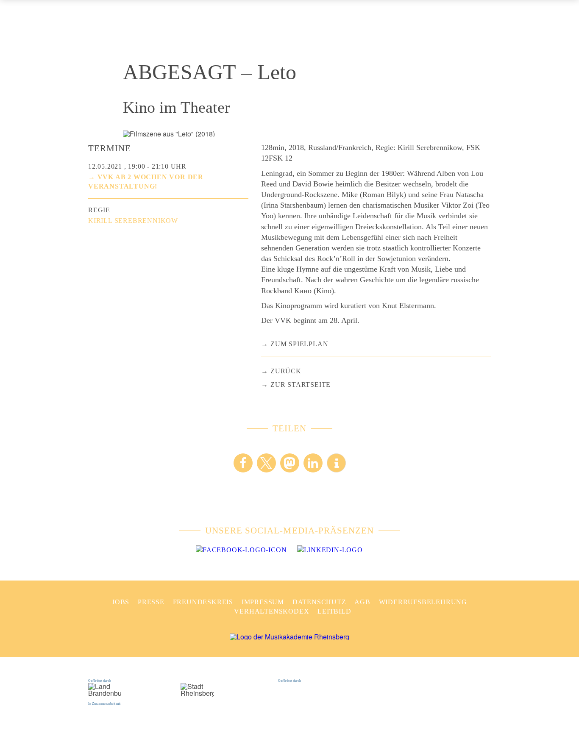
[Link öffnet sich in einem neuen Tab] (241, 550)
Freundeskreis (203, 602)
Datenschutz (319, 602)
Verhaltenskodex (271, 611)
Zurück (285, 371)
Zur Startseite (300, 384)
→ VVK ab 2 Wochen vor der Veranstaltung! (145, 181)
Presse (151, 602)
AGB (362, 602)
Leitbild (334, 611)
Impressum (263, 602)
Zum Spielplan (299, 343)
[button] (243, 462)
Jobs (120, 602)
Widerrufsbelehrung (423, 602)
